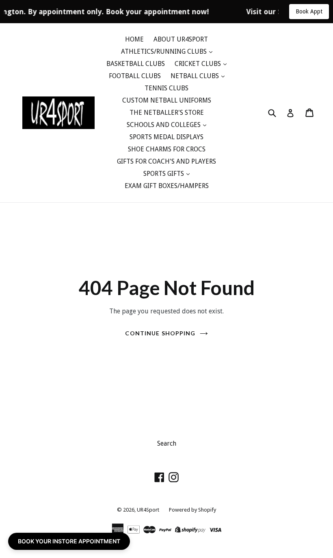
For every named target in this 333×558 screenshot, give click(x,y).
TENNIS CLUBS (166, 88)
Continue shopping (160, 333)
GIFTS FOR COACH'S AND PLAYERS (166, 161)
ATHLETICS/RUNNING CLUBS (164, 51)
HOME (134, 39)
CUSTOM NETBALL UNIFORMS (166, 100)
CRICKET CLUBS (199, 64)
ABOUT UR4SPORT (181, 39)
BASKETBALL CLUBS (135, 64)
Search (166, 443)
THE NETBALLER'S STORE (167, 112)
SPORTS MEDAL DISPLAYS (166, 137)
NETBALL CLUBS (196, 76)
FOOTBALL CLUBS (135, 76)
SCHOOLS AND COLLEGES (164, 125)
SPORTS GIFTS (164, 173)
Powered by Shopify (192, 510)
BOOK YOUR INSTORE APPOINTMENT (69, 541)
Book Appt (309, 11)
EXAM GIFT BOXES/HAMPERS (167, 186)
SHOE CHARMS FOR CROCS (166, 149)
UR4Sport (148, 510)
